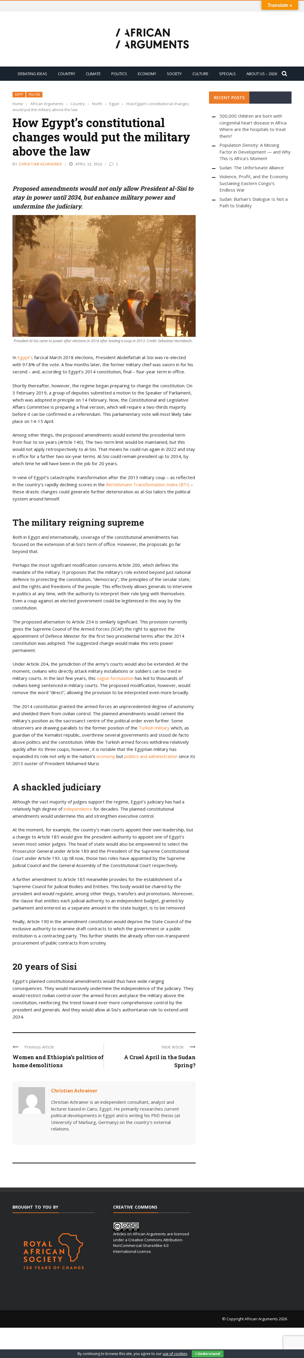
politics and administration (151, 756)
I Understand (207, 1353)
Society (174, 73)
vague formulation (115, 678)
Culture (200, 73)
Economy (147, 73)
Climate (93, 73)
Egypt (19, 95)
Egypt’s (25, 357)
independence (78, 809)
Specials (227, 73)
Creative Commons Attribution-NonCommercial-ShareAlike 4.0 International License (148, 1245)
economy (105, 756)
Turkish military (154, 728)
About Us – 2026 (261, 73)
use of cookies (175, 1353)
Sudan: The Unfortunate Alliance (251, 167)
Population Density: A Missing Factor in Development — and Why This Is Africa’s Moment (255, 151)
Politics (119, 73)
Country (66, 73)
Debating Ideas (32, 73)
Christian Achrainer (40, 164)
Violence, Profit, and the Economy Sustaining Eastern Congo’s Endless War (253, 183)
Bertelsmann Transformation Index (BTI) (147, 484)
